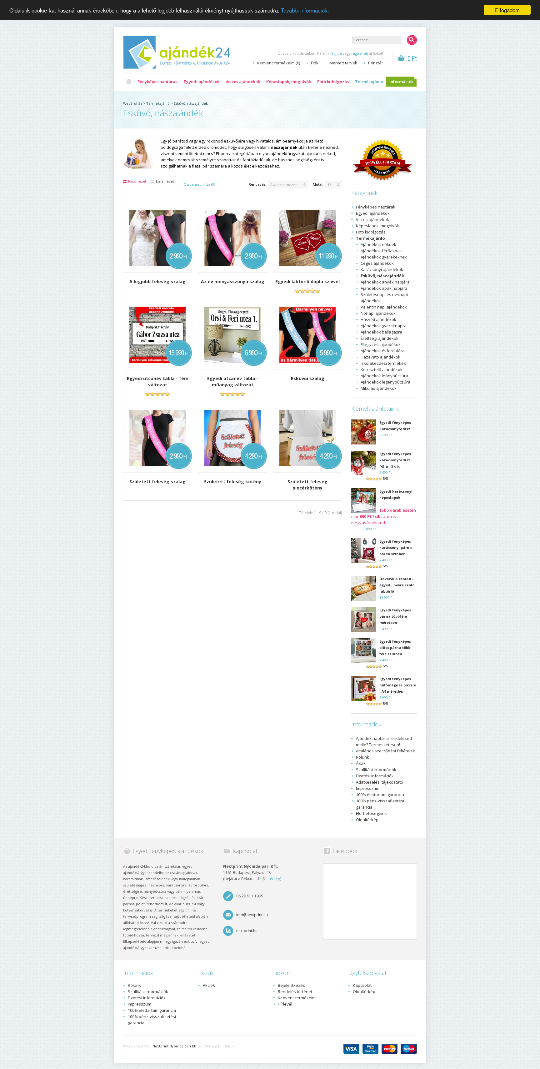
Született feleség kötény (232, 481)
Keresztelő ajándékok (381, 369)
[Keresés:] (412, 40)
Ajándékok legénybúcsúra (385, 382)
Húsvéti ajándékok (378, 319)
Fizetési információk (375, 776)
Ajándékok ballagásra (381, 332)
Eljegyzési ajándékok (381, 344)
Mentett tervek (343, 63)
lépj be (336, 53)
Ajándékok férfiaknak (381, 250)
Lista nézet (165, 181)
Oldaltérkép (367, 819)
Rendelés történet (295, 991)
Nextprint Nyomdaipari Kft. (175, 1046)
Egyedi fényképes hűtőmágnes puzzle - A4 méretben (397, 685)
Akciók (209, 985)
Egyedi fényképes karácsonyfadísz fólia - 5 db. (395, 460)
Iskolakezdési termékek (383, 363)
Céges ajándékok (377, 263)
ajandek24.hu (128, 82)
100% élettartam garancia (380, 794)
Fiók (314, 63)
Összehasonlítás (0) (199, 184)
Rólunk (362, 757)
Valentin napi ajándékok (384, 307)
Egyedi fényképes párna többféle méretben (395, 616)
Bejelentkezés (291, 985)
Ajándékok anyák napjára (385, 282)
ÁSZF (360, 763)
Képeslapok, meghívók (288, 81)
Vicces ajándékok (243, 81)
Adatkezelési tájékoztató (379, 782)
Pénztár (375, 63)
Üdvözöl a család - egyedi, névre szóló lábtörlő (396, 585)
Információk (401, 81)
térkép (274, 878)
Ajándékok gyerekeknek (384, 257)
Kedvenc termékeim (297, 998)
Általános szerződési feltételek (385, 751)
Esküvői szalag (307, 378)
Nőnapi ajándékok (378, 313)
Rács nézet (137, 181)
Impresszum (367, 788)
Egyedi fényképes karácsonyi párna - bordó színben (396, 547)
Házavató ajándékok (380, 357)
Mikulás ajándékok (379, 388)
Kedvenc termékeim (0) (278, 63)
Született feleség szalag (157, 481)
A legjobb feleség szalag (157, 281)
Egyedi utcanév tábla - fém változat (157, 381)
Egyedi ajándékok (201, 81)
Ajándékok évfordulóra (383, 351)
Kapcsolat (362, 985)
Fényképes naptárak (158, 81)
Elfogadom (507, 10)
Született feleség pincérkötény (308, 485)
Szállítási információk (376, 769)
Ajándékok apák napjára (384, 288)
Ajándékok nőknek (378, 244)
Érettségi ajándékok (379, 338)
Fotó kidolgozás (333, 81)
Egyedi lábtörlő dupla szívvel (307, 281)
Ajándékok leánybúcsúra (384, 376)
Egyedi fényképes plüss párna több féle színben (395, 647)
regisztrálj (359, 53)
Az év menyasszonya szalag (232, 281)
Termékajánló (369, 81)
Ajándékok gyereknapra (384, 326)
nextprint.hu (247, 930)
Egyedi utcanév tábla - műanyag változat (232, 381)
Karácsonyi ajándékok (382, 269)
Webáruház (132, 103)
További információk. (305, 10)
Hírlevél (285, 1004)
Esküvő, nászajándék (191, 103)
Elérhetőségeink (371, 813)
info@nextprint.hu (252, 914)
